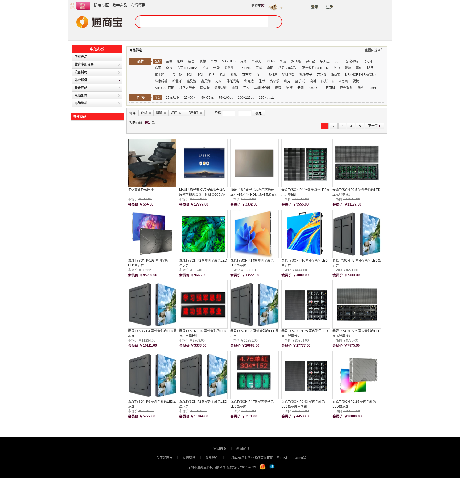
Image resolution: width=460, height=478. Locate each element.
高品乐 (274, 81)
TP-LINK (245, 68)
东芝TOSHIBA (187, 68)
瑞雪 (361, 88)
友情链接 (189, 458)
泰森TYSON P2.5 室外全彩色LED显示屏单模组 (356, 192)
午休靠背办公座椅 (141, 190)
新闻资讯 (242, 449)
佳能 (216, 68)
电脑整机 (81, 103)
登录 (314, 7)
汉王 (259, 75)
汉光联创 (346, 88)
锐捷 (356, 81)
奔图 (270, 68)
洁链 (289, 88)
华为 (214, 61)
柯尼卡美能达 (287, 68)
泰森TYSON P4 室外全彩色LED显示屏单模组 (305, 192)
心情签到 (138, 5)
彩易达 (249, 81)
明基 (370, 68)
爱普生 (229, 68)
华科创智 (288, 75)
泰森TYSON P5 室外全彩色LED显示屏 (356, 263)
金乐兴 (300, 81)
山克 (287, 81)
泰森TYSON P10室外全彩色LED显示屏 (304, 263)
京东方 (247, 75)
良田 (337, 61)
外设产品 (81, 88)
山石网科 (328, 88)
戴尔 (348, 68)
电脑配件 (81, 95)
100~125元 (246, 97)
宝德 (169, 61)
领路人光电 (187, 88)
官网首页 (219, 449)
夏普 (169, 68)
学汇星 (310, 61)
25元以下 (172, 97)
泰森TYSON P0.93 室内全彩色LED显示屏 (149, 263)
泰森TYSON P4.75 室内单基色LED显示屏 (252, 404)
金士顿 (177, 75)
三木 (246, 88)
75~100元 (226, 97)
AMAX (313, 88)
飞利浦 (368, 61)
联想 (202, 61)
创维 (180, 61)
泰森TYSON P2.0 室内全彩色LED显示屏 (203, 263)
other (372, 88)
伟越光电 (233, 81)
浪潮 (313, 81)
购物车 (258, 5)
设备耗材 (81, 72)
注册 (329, 7)
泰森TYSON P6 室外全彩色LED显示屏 (152, 404)
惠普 (191, 61)
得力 (337, 68)
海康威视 (161, 81)
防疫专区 (101, 5)
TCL (190, 75)
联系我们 (212, 458)
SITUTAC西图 (164, 88)
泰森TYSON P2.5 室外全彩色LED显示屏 (203, 404)
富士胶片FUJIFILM (315, 68)
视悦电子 (305, 75)
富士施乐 (161, 75)
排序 (132, 113)
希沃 (211, 75)
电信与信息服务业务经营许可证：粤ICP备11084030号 (267, 458)
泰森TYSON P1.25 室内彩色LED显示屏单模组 (304, 333)
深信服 (205, 88)
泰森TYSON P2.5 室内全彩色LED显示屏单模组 (356, 333)
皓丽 (158, 68)
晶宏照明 (352, 61)
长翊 (205, 68)
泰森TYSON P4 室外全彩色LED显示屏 (152, 333)
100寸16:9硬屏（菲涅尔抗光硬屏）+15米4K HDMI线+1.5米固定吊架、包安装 (254, 192)
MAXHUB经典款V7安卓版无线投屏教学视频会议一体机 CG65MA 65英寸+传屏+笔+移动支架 (202, 192)
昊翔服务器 (262, 88)
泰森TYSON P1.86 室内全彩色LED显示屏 (252, 263)
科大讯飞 (327, 81)
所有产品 (81, 57)
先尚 (218, 81)
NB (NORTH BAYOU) (360, 75)
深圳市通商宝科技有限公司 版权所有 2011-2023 (221, 467)
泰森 (278, 88)
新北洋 (177, 81)
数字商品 (119, 5)
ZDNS (321, 75)
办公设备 (81, 80)
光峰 (243, 61)
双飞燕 (296, 61)
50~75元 (207, 97)
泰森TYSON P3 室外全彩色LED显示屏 (254, 333)
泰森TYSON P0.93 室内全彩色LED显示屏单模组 (303, 404)
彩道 (283, 61)
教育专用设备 (84, 64)
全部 (158, 61)
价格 (218, 113)
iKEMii (270, 61)
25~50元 (190, 97)
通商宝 (335, 75)
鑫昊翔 (191, 81)
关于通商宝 (164, 458)
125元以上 (266, 97)
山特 (235, 88)
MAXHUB (229, 61)
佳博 (261, 81)
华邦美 (256, 61)
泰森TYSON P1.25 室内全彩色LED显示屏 (354, 404)
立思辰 (343, 81)
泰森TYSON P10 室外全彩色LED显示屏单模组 (202, 333)
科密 (234, 75)
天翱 (300, 88)
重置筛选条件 (374, 50)
